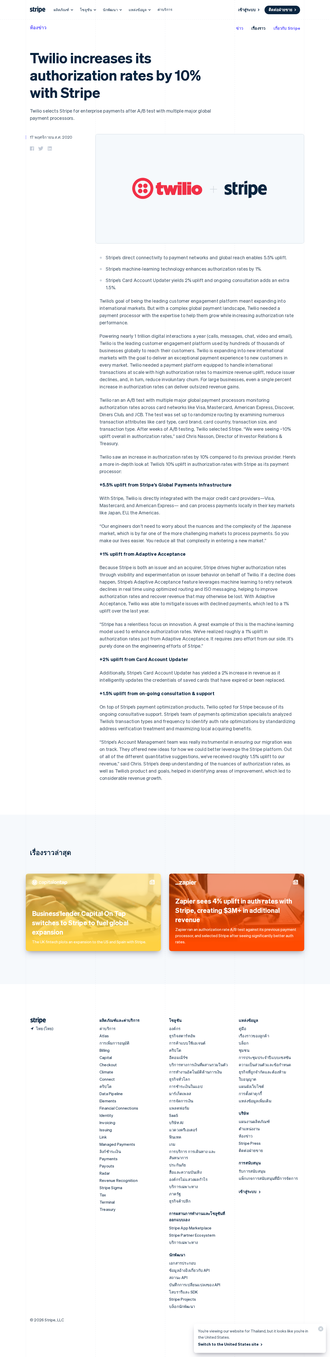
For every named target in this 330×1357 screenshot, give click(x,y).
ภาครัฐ (175, 1193)
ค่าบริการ (165, 9)
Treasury (108, 1209)
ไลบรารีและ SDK (183, 1292)
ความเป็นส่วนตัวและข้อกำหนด (265, 1064)
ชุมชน (244, 1050)
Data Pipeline (111, 1093)
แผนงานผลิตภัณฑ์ (254, 1121)
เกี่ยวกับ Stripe (287, 28)
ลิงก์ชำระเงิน (110, 1151)
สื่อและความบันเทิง (185, 1172)
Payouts (107, 1165)
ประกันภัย (177, 1164)
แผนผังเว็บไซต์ (251, 1086)
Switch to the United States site (228, 1344)
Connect (107, 1079)
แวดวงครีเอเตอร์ (183, 1129)
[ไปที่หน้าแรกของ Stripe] (36, 1020)
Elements (108, 1100)
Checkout (108, 1064)
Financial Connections (119, 1108)
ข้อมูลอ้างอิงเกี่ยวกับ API (189, 1270)
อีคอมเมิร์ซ (178, 1057)
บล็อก (244, 1043)
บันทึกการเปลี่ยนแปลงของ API (194, 1284)
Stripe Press (250, 1143)
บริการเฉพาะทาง (183, 1186)
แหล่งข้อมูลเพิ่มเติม (255, 1100)
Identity (106, 1115)
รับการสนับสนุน (252, 1171)
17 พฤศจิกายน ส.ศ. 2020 (51, 137)
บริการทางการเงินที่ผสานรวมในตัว (198, 1064)
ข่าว (239, 28)
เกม (172, 1144)
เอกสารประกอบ (182, 1263)
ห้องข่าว (38, 27)
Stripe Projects (182, 1299)
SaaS (173, 1115)
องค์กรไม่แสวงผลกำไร (188, 1179)
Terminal (107, 1202)
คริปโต (106, 1086)
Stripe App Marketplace (190, 1227)
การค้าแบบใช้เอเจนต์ (187, 1043)
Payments (109, 1158)
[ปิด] (320, 1330)
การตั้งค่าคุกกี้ (250, 1093)
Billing (105, 1050)
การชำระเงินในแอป (186, 1086)
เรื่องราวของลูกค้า (254, 1035)
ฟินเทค (175, 1137)
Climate (106, 1071)
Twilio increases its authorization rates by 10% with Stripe (115, 74)
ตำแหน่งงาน (249, 1128)
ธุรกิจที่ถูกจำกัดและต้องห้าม (262, 1071)
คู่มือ (242, 1028)
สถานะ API (178, 1277)
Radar (105, 1173)
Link (103, 1137)
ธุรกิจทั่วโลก (179, 1079)
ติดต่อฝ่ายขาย (280, 9)
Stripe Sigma (111, 1187)
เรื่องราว (258, 28)
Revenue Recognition (119, 1180)
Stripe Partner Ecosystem (192, 1235)
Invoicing (107, 1122)
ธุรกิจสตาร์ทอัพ (182, 1035)
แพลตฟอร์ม (179, 1108)
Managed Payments (117, 1144)
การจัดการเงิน (181, 1100)
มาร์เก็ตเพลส (180, 1093)
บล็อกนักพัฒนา (182, 1306)
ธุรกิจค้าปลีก (180, 1201)
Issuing (106, 1129)
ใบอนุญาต (247, 1079)
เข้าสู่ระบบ (247, 9)
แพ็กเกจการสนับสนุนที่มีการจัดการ (268, 1178)
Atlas (104, 1035)
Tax (103, 1194)
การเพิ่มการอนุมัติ (115, 1043)
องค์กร (174, 1028)
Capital (106, 1057)
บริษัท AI (176, 1122)
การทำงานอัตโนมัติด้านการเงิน (195, 1071)
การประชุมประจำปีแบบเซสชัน (265, 1057)
